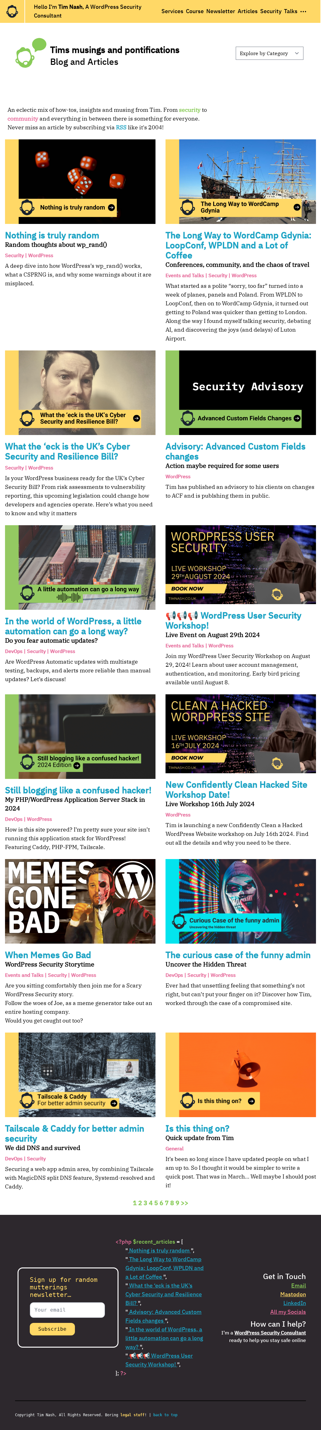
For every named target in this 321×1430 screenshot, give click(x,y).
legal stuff (132, 1415)
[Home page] (12, 11)
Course (195, 11)
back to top (165, 1415)
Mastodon (293, 1294)
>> (184, 1203)
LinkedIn (294, 1303)
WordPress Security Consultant (270, 1332)
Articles (248, 11)
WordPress (40, 255)
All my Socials (288, 1311)
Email (298, 1285)
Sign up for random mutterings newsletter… (63, 1287)
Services (172, 11)
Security (271, 11)
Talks (290, 11)
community (23, 118)
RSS (121, 127)
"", (159, 1250)
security (190, 109)
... (303, 9)
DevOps (14, 651)
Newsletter (220, 11)
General (175, 1148)
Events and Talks (185, 275)
